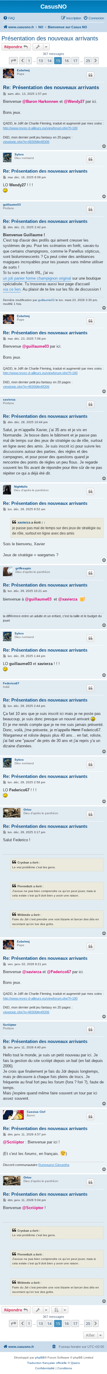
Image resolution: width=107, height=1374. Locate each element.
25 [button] (88, 60)
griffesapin (23, 568)
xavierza (9, 399)
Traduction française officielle (47, 1362)
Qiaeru (75, 1362)
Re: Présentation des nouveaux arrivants (51, 87)
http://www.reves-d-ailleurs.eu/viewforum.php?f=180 (40, 128)
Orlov (27, 809)
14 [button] (49, 60)
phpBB (40, 1357)
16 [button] (66, 60)
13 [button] (41, 60)
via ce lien (12, 289)
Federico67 (11, 683)
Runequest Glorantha (53, 1165)
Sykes (19, 154)
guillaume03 (12, 204)
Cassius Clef (36, 1111)
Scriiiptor (9, 1024)
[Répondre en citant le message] (90, 75)
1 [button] (29, 60)
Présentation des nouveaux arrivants (49, 38)
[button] (13, 60)
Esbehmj (23, 70)
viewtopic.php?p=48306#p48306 (26, 142)
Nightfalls (21, 486)
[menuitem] (9, 18)
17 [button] (75, 60)
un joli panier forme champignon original (37, 278)
